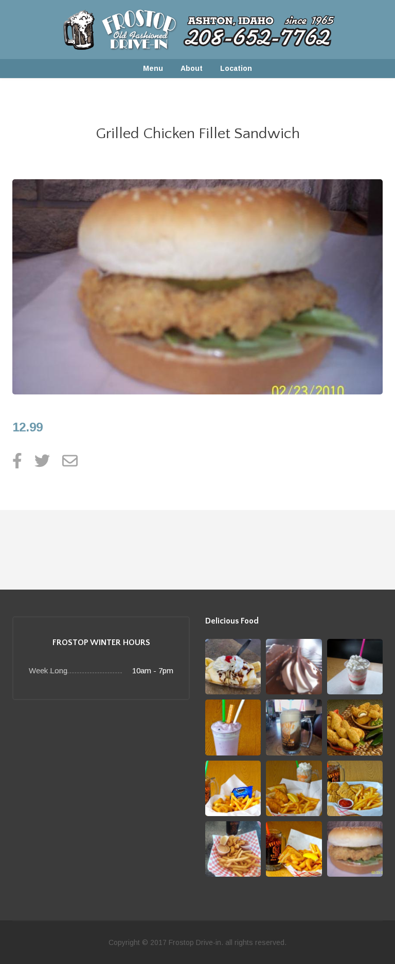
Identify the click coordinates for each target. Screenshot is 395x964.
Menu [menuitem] (153, 68)
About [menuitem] (192, 68)
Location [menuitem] (236, 68)
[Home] (197, 29)
